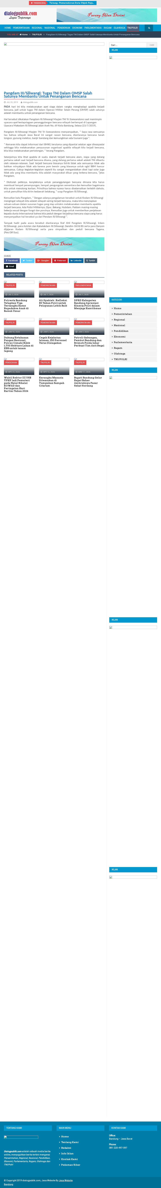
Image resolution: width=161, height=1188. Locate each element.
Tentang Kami (70, 1142)
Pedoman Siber (70, 1165)
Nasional (49, 28)
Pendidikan (63, 28)
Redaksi (66, 1148)
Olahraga (119, 28)
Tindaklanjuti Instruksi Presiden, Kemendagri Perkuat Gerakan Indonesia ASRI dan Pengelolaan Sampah (71, 3)
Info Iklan (67, 1153)
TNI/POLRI (132, 28)
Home (8, 28)
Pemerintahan (21, 28)
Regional (37, 28)
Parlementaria (93, 28)
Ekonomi (77, 28)
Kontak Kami (69, 1159)
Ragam (107, 28)
